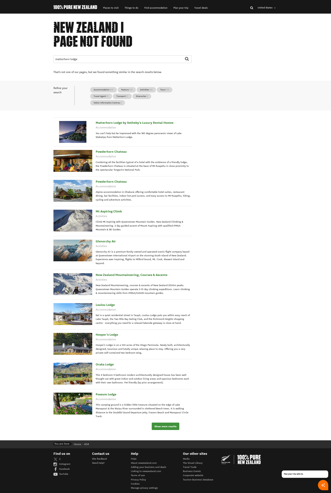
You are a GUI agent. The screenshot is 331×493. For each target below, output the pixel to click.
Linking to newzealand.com (146, 471)
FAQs (134, 458)
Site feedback (99, 458)
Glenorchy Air (106, 241)
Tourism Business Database (198, 479)
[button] (111, 7)
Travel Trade (190, 467)
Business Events (192, 471)
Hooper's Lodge (107, 335)
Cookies (135, 483)
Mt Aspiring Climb (109, 211)
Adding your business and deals (148, 467)
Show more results (165, 426)
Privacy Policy (138, 479)
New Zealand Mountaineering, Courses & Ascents (131, 275)
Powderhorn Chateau (111, 152)
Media (186, 458)
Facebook (64, 469)
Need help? (98, 462)
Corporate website (193, 475)
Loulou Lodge (105, 305)
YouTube (63, 474)
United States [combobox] (265, 7)
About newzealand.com (144, 462)
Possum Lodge (106, 394)
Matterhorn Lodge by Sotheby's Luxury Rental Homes (134, 123)
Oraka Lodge (105, 364)
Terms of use (138, 475)
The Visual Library (193, 462)
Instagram (64, 464)
